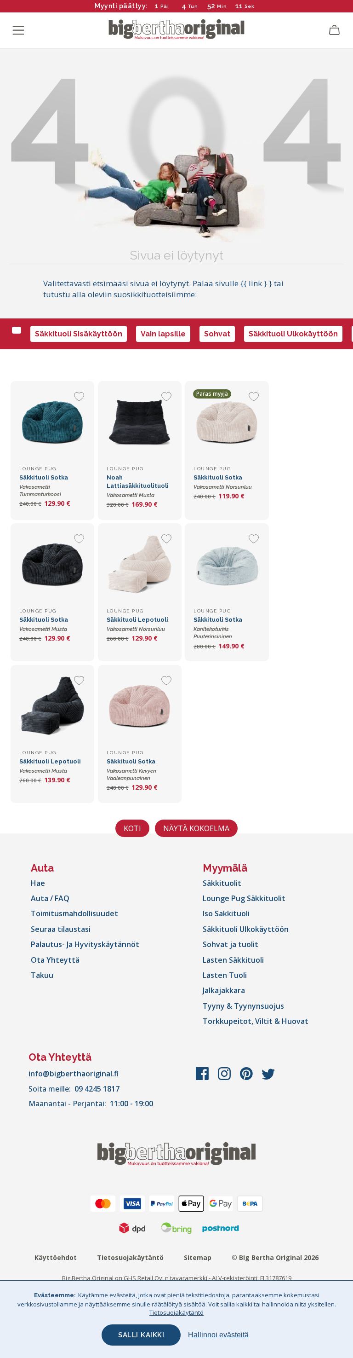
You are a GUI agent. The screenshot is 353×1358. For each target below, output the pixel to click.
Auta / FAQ (50, 898)
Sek (250, 6)
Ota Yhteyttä (55, 960)
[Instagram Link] (225, 1078)
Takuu (42, 975)
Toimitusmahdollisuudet (74, 913)
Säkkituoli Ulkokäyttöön (293, 333)
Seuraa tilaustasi (61, 929)
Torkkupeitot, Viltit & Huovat (255, 1021)
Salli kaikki (141, 1335)
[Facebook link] (203, 1078)
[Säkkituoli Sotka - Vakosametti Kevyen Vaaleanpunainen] (139, 706)
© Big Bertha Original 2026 (275, 1257)
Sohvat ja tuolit (230, 944)
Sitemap (197, 1257)
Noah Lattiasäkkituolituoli (138, 486)
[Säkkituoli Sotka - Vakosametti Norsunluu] (226, 423)
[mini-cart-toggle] (334, 30)
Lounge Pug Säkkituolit (244, 898)
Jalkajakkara (224, 990)
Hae (38, 883)
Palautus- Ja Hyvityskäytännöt (85, 944)
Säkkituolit (222, 883)
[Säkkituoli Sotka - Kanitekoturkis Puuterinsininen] (226, 565)
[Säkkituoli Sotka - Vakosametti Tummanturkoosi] (52, 423)
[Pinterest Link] (247, 1078)
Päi (164, 6)
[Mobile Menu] (18, 30)
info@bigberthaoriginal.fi (73, 1074)
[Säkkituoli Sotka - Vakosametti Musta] (52, 565)
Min (222, 6)
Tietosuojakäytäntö (130, 1257)
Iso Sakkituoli (226, 913)
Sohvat (217, 333)
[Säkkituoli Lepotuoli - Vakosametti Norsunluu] (139, 565)
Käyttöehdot (55, 1257)
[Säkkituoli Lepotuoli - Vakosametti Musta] (52, 706)
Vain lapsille (163, 333)
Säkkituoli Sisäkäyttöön (78, 333)
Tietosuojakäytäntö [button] (176, 1312)
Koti (132, 828)
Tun (193, 6)
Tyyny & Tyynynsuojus (243, 1006)
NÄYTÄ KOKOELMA (196, 828)
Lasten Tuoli (225, 975)
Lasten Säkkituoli (233, 960)
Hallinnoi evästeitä (218, 1335)
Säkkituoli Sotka (43, 485)
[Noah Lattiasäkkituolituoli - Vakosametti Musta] (139, 423)
